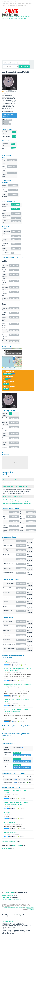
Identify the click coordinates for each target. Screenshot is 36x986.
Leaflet (5, 367)
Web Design (29, 3)
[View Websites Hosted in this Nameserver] (15, 779)
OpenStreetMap (12, 367)
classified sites (27, 503)
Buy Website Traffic (8, 895)
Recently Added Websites (30, 908)
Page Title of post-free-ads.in (12, 480)
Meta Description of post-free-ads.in (15, 486)
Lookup (24, 66)
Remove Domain (13, 5)
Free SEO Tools (5, 5)
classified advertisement (17, 503)
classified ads (6, 501)
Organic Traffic (9, 892)
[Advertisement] (18, 41)
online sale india (7, 503)
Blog (25, 5)
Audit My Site (6, 848)
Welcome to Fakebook (10, 832)
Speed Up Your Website (9, 841)
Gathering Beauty (9, 822)
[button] (14, 359)
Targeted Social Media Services (11, 899)
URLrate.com (31, 909)
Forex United (6, 897)
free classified (25, 500)
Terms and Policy (19, 907)
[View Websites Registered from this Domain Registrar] (21, 747)
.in (10, 102)
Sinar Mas (7, 812)
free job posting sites (15, 501)
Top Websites (27, 907)
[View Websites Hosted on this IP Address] (13, 374)
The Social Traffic (7, 921)
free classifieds (11, 500)
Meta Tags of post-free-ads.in (12, 496)
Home (3, 3)
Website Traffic (17, 845)
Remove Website (11, 907)
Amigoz (6, 661)
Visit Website (7, 119)
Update (6, 121)
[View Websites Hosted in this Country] (9, 379)
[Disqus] (18, 961)
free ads (5, 500)
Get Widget (7, 124)
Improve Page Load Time (11, 3)
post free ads (18, 500)
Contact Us (20, 5)
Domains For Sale (21, 3)
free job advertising (25, 501)
